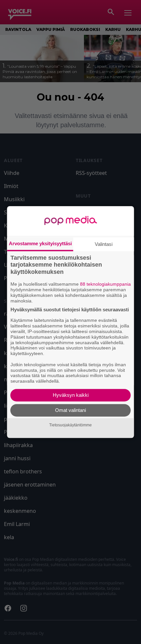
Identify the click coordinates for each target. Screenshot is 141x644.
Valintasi (103, 244)
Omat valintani (70, 410)
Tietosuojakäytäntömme (70, 425)
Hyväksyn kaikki (71, 395)
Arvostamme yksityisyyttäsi (40, 243)
